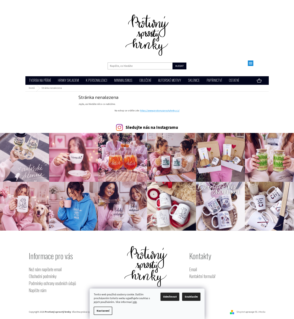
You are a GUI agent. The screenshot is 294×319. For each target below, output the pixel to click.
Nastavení (103, 311)
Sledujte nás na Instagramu (151, 127)
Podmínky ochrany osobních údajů (52, 283)
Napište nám (37, 290)
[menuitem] (39, 80)
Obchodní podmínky (42, 276)
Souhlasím (191, 297)
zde (135, 302)
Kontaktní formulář (202, 276)
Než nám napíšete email (45, 269)
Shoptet (241, 312)
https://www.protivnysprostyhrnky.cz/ (160, 110)
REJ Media (260, 312)
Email (193, 269)
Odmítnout (170, 297)
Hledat (179, 65)
